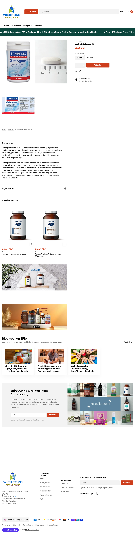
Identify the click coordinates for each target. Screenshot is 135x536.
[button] (122, 11)
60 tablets (91, 58)
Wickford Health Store (32, 530)
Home (4, 129)
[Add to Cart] (31, 244)
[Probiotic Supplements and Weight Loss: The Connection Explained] (51, 360)
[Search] (41, 11)
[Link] (34, 277)
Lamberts (11, 129)
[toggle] (65, 143)
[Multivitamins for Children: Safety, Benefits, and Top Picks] (84, 360)
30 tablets (80, 58)
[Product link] (18, 230)
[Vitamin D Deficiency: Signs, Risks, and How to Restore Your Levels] (18, 360)
